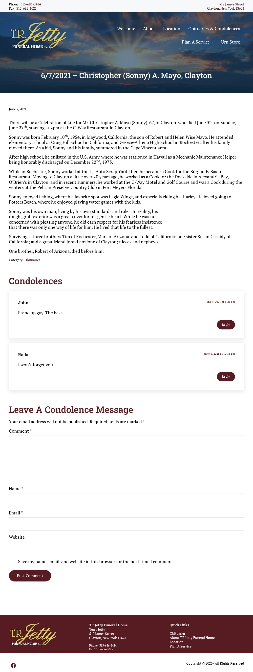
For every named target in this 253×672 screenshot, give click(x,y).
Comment (20, 431)
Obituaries (32, 259)
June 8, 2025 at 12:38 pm (219, 353)
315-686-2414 (31, 4)
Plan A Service (180, 646)
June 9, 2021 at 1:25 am (220, 301)
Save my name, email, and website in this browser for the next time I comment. (95, 561)
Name (16, 488)
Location (176, 641)
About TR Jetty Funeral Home (192, 637)
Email (16, 512)
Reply (226, 325)
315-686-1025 (26, 8)
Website (17, 537)
